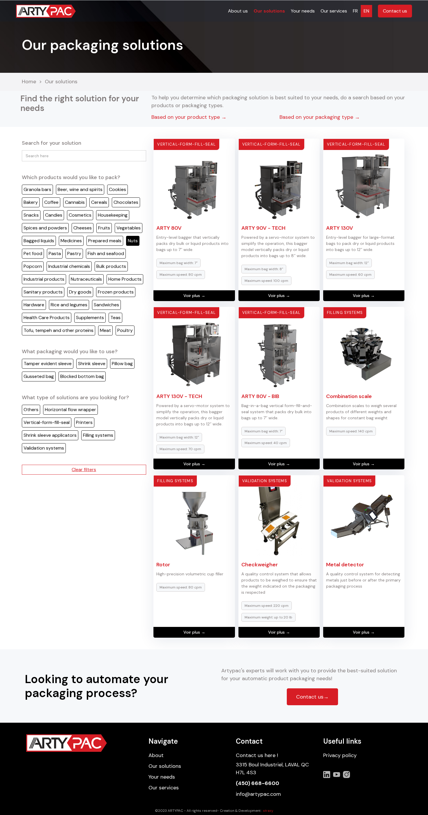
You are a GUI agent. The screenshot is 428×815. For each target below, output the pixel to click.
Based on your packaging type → (320, 117)
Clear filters (84, 469)
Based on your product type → (189, 117)
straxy (268, 810)
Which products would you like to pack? (71, 177)
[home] (46, 11)
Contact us (395, 11)
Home (29, 82)
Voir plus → (194, 295)
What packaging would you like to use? (70, 351)
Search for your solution (51, 142)
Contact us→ (312, 696)
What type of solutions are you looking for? (75, 397)
